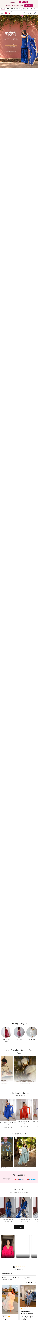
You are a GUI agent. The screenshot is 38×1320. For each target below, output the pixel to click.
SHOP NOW (29, 5)
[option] (23, 9)
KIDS (7, 9)
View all (19, 1227)
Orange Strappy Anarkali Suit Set (24, 1123)
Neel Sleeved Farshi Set (24, 1219)
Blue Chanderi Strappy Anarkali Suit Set (8, 1124)
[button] (2, 12)
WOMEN (3, 9)
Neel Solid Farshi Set (8, 1219)
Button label (19, 516)
